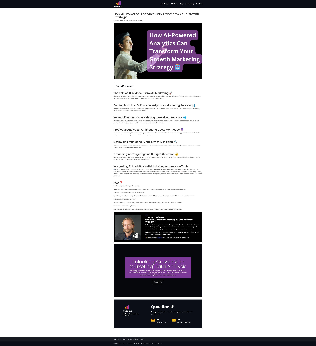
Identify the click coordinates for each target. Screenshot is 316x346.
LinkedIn (159, 238)
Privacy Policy (134, 344)
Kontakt (199, 4)
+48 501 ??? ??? (161, 322)
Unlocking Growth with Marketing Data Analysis (158, 264)
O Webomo (164, 4)
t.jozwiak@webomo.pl (184, 322)
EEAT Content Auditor (120, 339)
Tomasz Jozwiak (119, 20)
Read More (158, 282)
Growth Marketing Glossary (136, 339)
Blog (181, 4)
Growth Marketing (137, 20)
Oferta (173, 4)
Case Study (189, 4)
